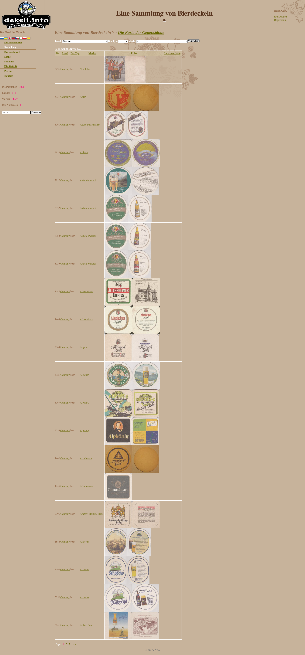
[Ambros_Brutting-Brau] (132, 527)
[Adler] (132, 110)
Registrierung (281, 19)
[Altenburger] (132, 471)
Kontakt (8, 76)
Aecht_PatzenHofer (90, 124)
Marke (92, 53)
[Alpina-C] (132, 416)
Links (7, 56)
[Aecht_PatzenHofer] (126, 138)
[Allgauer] (132, 360)
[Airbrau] (132, 165)
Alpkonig (84, 430)
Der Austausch (12, 52)
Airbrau (84, 152)
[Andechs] (128, 555)
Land (65, 53)
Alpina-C (84, 402)
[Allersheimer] (132, 304)
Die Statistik (10, 66)
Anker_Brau (86, 625)
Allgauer (84, 347)
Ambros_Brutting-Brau (91, 513)
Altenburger (86, 458)
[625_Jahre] (125, 82)
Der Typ (75, 53)
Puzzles (8, 71)
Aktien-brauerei (88, 180)
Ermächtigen (280, 16)
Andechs (84, 541)
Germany (65, 69)
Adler (83, 96)
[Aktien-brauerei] (132, 193)
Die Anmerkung (172, 53)
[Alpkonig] (132, 443)
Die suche (36, 112)
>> (74, 644)
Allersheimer (86, 291)
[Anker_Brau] (132, 638)
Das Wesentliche (13, 42)
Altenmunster (86, 486)
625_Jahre (85, 69)
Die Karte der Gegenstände (141, 32)
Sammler (9, 61)
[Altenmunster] (118, 499)
